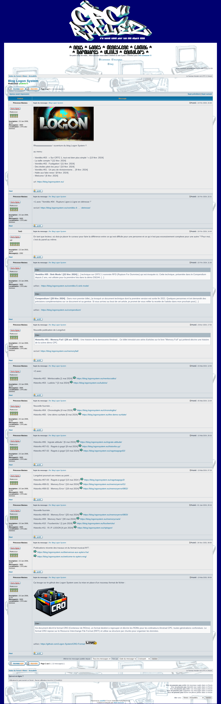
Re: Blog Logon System (57, 197)
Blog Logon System (23, 81)
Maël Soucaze (119, 702)
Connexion (105, 60)
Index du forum (15, 76)
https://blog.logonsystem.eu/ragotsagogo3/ (104, 480)
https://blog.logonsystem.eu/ (50, 181)
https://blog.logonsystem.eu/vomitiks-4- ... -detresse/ (65, 208)
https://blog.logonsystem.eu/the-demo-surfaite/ (104, 414)
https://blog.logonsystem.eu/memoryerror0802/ (105, 488)
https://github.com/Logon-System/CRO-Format (63, 644)
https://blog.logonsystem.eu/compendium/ (61, 310)
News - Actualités (30, 76)
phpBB (102, 701)
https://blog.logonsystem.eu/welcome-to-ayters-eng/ (62, 556)
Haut (11, 191)
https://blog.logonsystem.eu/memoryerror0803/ (105, 514)
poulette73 (23, 84)
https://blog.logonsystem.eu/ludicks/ (90, 383)
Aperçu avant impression (19, 94)
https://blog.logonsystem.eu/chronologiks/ (96, 410)
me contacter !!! (145, 55)
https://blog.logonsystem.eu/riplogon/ (94, 528)
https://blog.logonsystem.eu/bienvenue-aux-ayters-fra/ (63, 552)
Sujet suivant (207, 94)
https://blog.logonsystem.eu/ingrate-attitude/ (101, 442)
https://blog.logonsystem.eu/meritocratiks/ (96, 378)
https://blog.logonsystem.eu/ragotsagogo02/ (104, 451)
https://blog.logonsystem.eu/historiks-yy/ (101, 446)
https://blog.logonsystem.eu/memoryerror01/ (104, 484)
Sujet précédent (194, 94)
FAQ (111, 64)
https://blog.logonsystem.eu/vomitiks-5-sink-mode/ (65, 286)
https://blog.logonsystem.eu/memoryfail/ (59, 351)
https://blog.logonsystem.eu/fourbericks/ (96, 523)
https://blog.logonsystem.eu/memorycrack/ (100, 519)
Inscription (117, 60)
